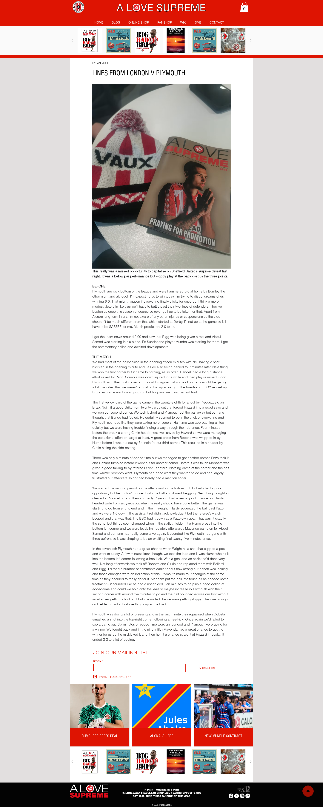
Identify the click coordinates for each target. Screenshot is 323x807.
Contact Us (244, 791)
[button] (244, 7)
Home (247, 787)
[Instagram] (242, 796)
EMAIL (98, 660)
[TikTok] (247, 796)
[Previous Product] (72, 40)
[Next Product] (251, 40)
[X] (236, 796)
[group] (161, 40)
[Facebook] (231, 796)
